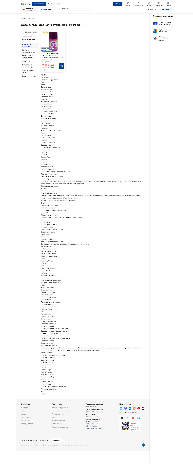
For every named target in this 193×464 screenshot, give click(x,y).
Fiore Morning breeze (49, 101)
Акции (54, 417)
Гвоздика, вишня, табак (49, 215)
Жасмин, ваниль (47, 239)
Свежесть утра (47, 336)
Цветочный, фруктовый (50, 80)
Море (43, 85)
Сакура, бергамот (48, 316)
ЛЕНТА (43, 75)
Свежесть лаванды (48, 143)
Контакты (24, 414)
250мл (43, 394)
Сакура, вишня (46, 319)
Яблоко (44, 379)
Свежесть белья (47, 94)
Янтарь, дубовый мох (49, 389)
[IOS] (121, 417)
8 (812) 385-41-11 (92, 412)
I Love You (44, 162)
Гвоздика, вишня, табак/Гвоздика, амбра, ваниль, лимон (62, 217)
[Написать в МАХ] (125, 408)
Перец (43, 133)
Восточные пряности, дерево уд (53, 210)
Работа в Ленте (153, 9)
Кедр (43, 258)
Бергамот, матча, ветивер (51, 179)
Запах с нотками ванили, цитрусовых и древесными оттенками (65, 244)
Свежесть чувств (47, 341)
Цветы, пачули (46, 370)
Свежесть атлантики (49, 324)
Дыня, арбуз (45, 234)
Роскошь (44, 140)
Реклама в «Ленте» (28, 420)
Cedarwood (45, 159)
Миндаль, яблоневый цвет (51, 283)
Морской (44, 128)
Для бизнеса (166, 9)
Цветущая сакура (48, 365)
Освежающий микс (48, 292)
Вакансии (24, 411)
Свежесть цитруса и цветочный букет (55, 338)
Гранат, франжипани (49, 225)
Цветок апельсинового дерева (53, 355)
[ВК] (129, 408)
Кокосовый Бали (47, 261)
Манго (43, 278)
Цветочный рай (47, 362)
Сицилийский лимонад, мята (52, 147)
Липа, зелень (46, 123)
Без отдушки (46, 87)
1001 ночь (44, 155)
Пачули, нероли (47, 295)
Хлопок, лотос (46, 353)
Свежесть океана (47, 97)
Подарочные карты (59, 414)
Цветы (43, 367)
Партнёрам (25, 417)
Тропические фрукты (49, 345)
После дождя (46, 300)
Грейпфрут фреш (47, 227)
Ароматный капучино (49, 174)
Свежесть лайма (47, 326)
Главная (23, 18)
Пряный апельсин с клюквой (51, 302)
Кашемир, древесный (49, 256)
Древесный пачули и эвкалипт (52, 229)
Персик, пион (46, 135)
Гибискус (44, 220)
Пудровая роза (46, 309)
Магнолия (44, 273)
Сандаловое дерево (49, 321)
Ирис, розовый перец (49, 254)
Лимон (43, 82)
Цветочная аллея (47, 358)
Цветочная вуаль (47, 360)
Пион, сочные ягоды (48, 138)
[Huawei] (133, 417)
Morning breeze (47, 104)
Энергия (44, 152)
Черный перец (46, 372)
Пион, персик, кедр (48, 297)
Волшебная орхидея (49, 111)
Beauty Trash (46, 157)
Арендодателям (27, 424)
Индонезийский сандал (50, 251)
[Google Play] (127, 417)
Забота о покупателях (60, 408)
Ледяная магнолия (48, 121)
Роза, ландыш (46, 314)
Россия (43, 391)
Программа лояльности (60, 411)
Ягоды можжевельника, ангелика (53, 387)
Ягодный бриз (46, 384)
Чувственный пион (48, 374)
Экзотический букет (49, 377)
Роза (42, 312)
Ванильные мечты (48, 191)
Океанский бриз (47, 92)
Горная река (45, 222)
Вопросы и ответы (59, 420)
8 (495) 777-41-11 (92, 416)
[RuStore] (138, 417)
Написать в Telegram (93, 429)
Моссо (43, 285)
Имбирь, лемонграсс (49, 249)
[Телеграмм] (121, 408)
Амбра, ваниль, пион (48, 169)
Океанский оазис (47, 290)
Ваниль (43, 188)
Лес (42, 266)
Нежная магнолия (47, 287)
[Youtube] (138, 408)
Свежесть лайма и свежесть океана (55, 331)
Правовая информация (60, 427)
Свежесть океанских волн (51, 333)
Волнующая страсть (49, 208)
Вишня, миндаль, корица (50, 205)
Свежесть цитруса (48, 145)
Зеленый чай (46, 246)
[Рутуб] (143, 408)
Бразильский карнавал (49, 186)
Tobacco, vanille (47, 167)
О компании (25, 404)
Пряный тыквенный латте (50, 307)
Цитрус (44, 99)
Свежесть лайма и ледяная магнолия (55, 329)
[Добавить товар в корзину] (61, 66)
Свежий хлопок (47, 343)
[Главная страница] (25, 3)
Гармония (44, 213)
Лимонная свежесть (48, 268)
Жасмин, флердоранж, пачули (52, 242)
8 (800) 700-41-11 (92, 423)
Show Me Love (46, 164)
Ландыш (44, 263)
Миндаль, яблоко (47, 126)
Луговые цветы (46, 271)
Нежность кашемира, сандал (52, 130)
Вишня (43, 203)
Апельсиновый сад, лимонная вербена (55, 172)
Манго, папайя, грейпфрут (51, 280)
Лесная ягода (46, 77)
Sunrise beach (46, 109)
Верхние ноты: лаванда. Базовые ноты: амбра (58, 201)
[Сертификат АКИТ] (143, 445)
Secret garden (46, 106)
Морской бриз (46, 89)
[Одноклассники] (134, 408)
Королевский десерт (49, 118)
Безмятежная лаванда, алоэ (52, 176)
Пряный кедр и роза (48, 304)
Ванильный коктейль (49, 193)
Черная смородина (48, 150)
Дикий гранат (46, 116)
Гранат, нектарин (47, 114)
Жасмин (44, 237)
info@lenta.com (91, 426)
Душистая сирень (48, 232)
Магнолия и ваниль (48, 275)
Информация (26, 408)
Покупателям (57, 404)
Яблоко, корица (47, 382)
